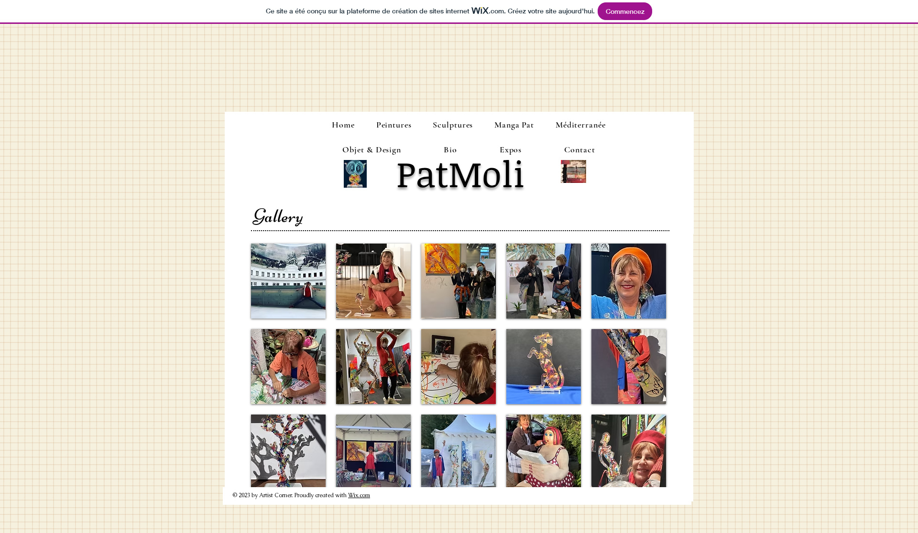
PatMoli (460, 173)
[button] (288, 281)
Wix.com (359, 495)
